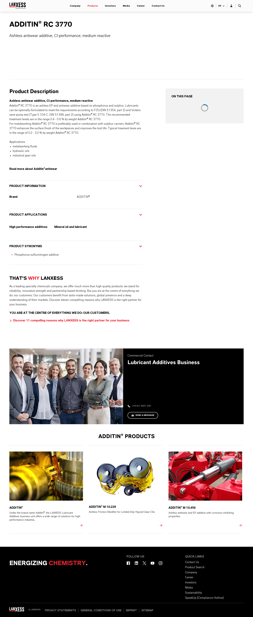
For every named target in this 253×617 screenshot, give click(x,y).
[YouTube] (152, 563)
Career (141, 6)
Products (93, 6)
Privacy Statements (60, 610)
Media (126, 6)
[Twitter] (144, 563)
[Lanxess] (18, 610)
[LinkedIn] (136, 563)
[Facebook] (128, 563)
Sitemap (147, 610)
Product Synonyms (25, 246)
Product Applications (28, 214)
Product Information (27, 186)
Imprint (131, 610)
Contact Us (158, 6)
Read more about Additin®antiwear (33, 169)
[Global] (212, 6)
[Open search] (239, 6)
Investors (110, 6)
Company (75, 6)
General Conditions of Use (101, 610)
